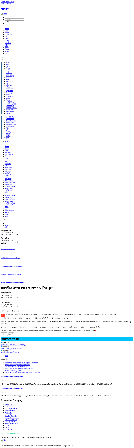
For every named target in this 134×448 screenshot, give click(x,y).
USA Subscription (11, 420)
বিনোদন (8, 68)
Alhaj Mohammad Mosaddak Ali (12, 376)
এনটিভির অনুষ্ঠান (10, 132)
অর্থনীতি (8, 70)
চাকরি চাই (8, 94)
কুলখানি (7, 48)
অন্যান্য (7, 40)
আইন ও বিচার (8, 34)
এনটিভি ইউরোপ (10, 102)
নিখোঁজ (7, 51)
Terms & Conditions (11, 423)
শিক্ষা (7, 72)
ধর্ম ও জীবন (9, 85)
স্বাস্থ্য (7, 79)
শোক (6, 46)
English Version (11, 108)
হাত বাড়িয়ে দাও (9, 42)
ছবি (7, 130)
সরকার (6, 31)
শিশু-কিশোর (9, 100)
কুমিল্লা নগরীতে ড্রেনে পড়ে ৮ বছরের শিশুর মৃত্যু (13, 345)
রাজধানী (11, 334)
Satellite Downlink (11, 416)
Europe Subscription (12, 418)
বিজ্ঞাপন (8, 134)
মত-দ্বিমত (9, 74)
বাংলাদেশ (5, 9)
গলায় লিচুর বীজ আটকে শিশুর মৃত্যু (10, 352)
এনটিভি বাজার (9, 109)
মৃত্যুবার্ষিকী (8, 44)
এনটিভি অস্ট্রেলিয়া (11, 121)
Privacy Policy (10, 421)
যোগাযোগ (8, 113)
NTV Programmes (11, 408)
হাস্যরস (8, 98)
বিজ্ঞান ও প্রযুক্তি (10, 81)
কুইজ (7, 137)
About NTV (9, 405)
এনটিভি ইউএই (10, 106)
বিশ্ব (7, 64)
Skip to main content (7, 2)
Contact (7, 425)
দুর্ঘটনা (6, 36)
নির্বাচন (8, 87)
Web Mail (8, 412)
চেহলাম (7, 49)
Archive (7, 427)
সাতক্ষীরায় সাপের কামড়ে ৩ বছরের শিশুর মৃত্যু (10, 258)
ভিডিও (8, 128)
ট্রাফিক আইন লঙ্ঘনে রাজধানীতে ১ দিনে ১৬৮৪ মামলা (12, 282)
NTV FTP (8, 414)
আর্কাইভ (8, 136)
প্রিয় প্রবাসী (9, 91)
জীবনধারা (8, 77)
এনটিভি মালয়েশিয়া (11, 104)
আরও (6, 356)
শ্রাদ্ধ (6, 53)
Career (7, 406)
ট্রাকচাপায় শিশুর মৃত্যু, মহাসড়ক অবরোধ (11, 348)
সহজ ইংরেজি (9, 89)
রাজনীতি (7, 29)
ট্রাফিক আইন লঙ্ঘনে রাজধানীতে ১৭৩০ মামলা (11, 274)
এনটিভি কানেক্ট (10, 111)
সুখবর (6, 38)
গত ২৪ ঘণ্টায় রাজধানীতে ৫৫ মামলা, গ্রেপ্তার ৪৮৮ (12, 266)
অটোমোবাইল (9, 96)
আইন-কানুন (9, 93)
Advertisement (10, 410)
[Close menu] (2, 59)
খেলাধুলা (8, 66)
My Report (8, 429)
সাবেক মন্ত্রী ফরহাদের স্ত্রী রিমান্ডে (8, 250)
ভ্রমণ (7, 83)
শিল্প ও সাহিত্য (10, 76)
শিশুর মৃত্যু (4, 334)
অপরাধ (7, 32)
